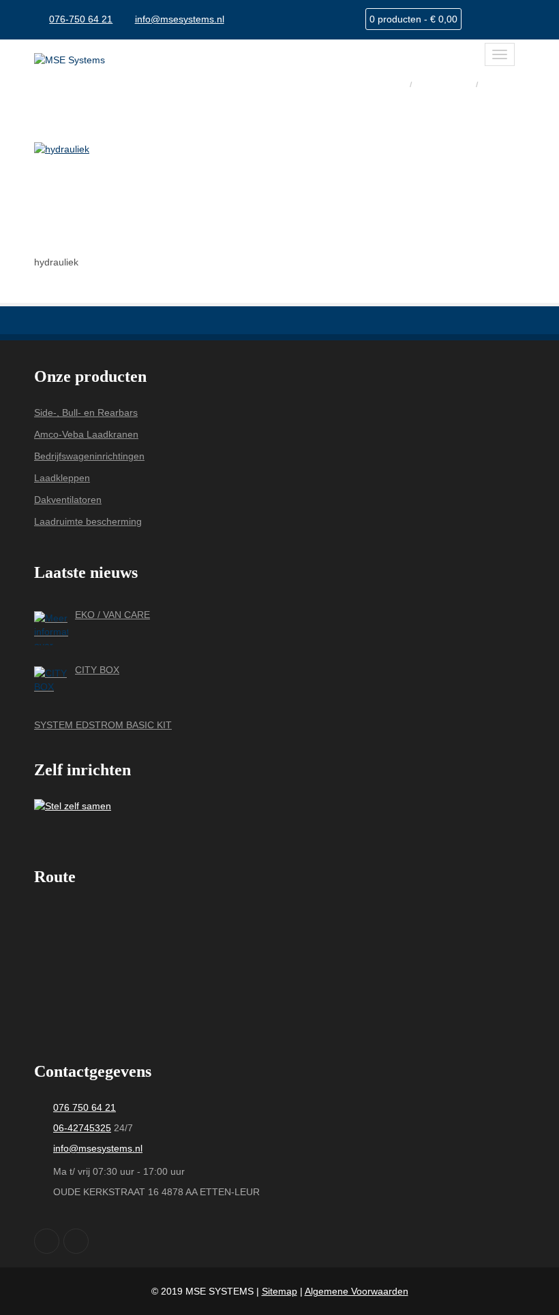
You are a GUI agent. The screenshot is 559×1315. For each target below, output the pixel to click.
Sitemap (279, 1291)
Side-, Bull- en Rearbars (86, 412)
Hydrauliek (445, 83)
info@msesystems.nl (179, 19)
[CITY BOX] (51, 683)
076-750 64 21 (80, 19)
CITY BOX (97, 669)
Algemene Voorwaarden (356, 1291)
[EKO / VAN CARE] (51, 628)
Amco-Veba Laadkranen (86, 434)
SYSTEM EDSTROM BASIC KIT (103, 724)
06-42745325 (82, 1127)
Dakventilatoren (68, 499)
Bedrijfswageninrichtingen (89, 456)
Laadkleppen (62, 477)
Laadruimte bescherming (88, 521)
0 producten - (413, 19)
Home (390, 83)
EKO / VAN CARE (112, 614)
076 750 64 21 (84, 1107)
